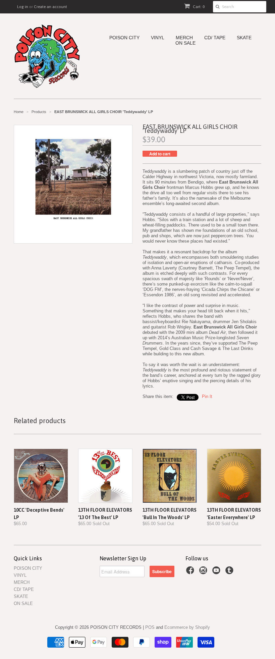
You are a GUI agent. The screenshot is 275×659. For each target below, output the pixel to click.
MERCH (184, 38)
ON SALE (185, 43)
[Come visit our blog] (230, 572)
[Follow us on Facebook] (191, 572)
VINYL (157, 38)
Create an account (50, 6)
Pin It (207, 396)
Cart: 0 (198, 6)
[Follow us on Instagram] (204, 572)
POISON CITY (124, 38)
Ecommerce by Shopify (187, 627)
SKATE (244, 38)
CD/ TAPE (214, 38)
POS (150, 627)
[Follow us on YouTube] (217, 572)
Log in (22, 6)
